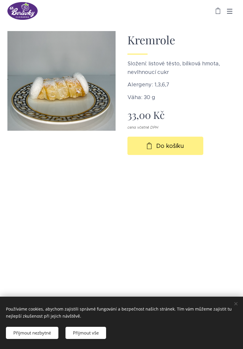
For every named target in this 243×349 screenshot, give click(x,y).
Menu (230, 11)
